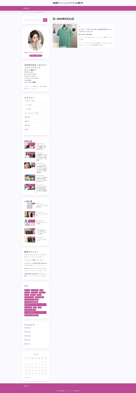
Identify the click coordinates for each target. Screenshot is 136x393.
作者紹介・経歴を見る (35, 55)
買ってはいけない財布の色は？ (31, 315)
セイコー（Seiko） (39, 297)
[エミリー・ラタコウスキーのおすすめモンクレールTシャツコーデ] (65, 35)
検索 (45, 20)
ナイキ (41, 290)
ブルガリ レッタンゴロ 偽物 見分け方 (41, 206)
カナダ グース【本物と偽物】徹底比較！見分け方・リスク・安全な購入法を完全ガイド (41, 179)
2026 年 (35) (27, 327)
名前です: (26, 52)
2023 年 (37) (27, 340)
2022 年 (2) (27, 344)
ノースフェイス (34, 290)
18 (29, 370)
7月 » (28, 377)
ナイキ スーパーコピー (30, 76)
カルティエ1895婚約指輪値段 (31, 301)
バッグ (28, 109)
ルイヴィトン (42, 292)
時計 (27, 117)
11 (29, 367)
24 (26, 373)
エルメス (27, 294)
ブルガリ (39, 294)
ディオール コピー (28, 72)
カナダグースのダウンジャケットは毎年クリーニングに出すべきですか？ (35, 312)
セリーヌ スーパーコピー (30, 74)
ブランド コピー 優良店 (30, 82)
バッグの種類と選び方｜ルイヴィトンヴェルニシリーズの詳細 (41, 232)
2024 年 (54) (27, 335)
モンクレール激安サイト (30, 70)
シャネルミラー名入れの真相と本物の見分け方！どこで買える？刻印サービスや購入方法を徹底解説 (41, 189)
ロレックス (27, 290)
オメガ (39, 307)
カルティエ (33, 294)
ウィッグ (28, 104)
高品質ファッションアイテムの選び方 (68, 3)
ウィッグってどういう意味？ (41, 214)
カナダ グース (34, 292)
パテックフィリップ (29, 297)
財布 (27, 125)
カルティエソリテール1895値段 (31, 299)
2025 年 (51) (27, 331)
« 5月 (25, 377)
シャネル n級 (27, 80)
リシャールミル (28, 307)
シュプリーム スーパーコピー (31, 78)
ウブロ (34, 307)
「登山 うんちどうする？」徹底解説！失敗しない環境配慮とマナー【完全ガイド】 (41, 147)
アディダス (27, 292)
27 (35, 373)
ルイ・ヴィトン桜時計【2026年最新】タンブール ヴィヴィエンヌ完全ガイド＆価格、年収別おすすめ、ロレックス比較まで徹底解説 (41, 169)
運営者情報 (26, 8)
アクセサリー (29, 100)
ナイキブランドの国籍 (29, 260)
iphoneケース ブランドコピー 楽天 (41, 223)
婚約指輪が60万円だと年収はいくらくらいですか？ (35, 305)
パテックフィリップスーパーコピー (41, 240)
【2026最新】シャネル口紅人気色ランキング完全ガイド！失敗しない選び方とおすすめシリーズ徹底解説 (41, 157)
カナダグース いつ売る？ (30, 309)
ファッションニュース (31, 113)
